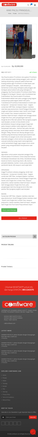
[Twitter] (5, 225)
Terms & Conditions (8, 397)
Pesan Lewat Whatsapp (9, 210)
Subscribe (33, 417)
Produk (15, 13)
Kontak (5, 386)
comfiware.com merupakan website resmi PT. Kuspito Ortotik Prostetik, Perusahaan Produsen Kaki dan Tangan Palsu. (19, 311)
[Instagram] (15, 225)
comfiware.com (16, 434)
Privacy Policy (6, 394)
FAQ (4, 389)
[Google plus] (9, 225)
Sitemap (5, 392)
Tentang (5, 383)
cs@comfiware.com (9, 323)
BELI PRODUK (23, 218)
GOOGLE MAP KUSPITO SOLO (13, 316)
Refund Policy (6, 400)
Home (9, 13)
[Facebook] (2, 225)
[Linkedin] (12, 225)
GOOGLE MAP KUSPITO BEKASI (13, 318)
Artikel (4, 381)
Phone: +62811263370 (10, 320)
